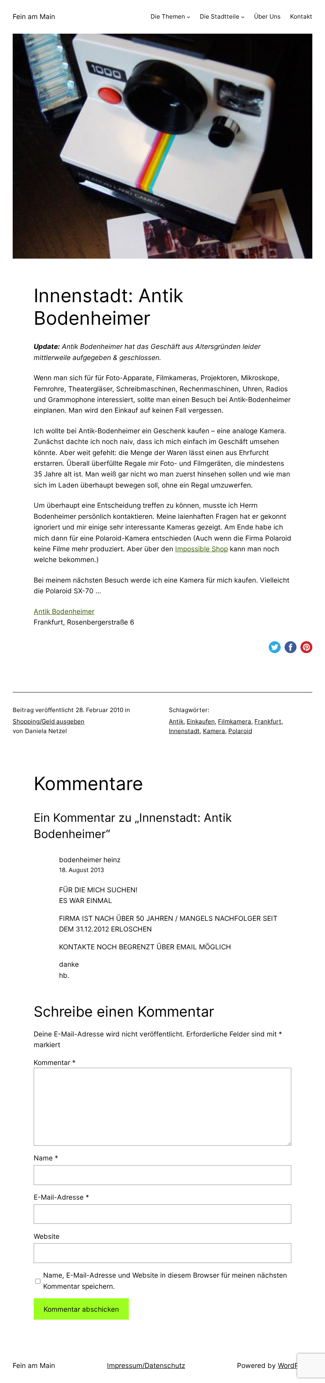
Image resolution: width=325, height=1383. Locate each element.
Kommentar (55, 1062)
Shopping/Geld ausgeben (48, 721)
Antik (176, 721)
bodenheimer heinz (89, 859)
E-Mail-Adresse (61, 1197)
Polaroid (240, 731)
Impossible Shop (201, 549)
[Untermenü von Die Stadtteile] (243, 17)
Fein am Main (34, 16)
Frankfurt (267, 721)
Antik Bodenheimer (64, 611)
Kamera (214, 731)
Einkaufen (201, 721)
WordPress (295, 1365)
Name (46, 1158)
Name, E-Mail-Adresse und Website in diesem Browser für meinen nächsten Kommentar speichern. (165, 1280)
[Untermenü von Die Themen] (188, 17)
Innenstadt (184, 731)
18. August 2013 (81, 870)
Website (46, 1236)
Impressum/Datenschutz (146, 1365)
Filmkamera (234, 721)
